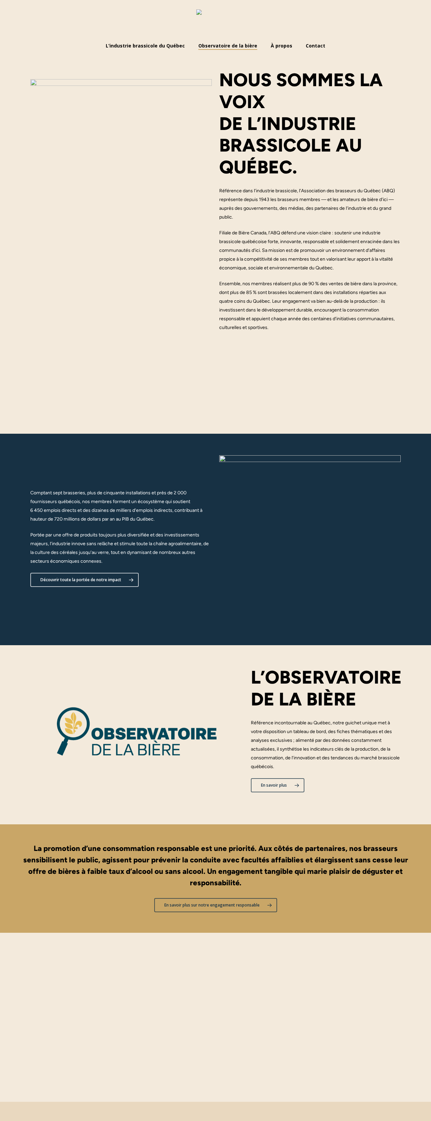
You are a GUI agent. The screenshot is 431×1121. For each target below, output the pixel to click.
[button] (84, 580)
